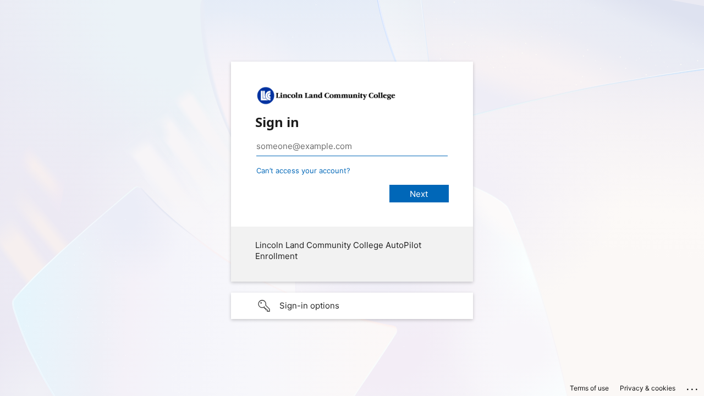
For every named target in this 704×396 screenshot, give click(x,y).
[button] (352, 306)
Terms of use (589, 388)
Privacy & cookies (647, 388)
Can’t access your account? (303, 170)
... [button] (693, 386)
